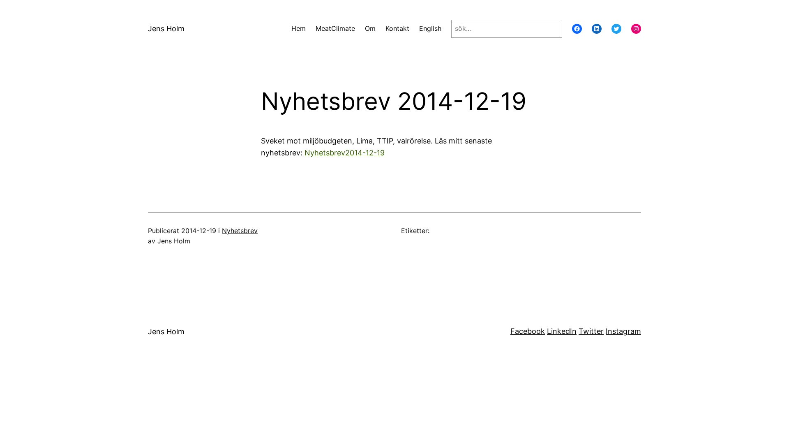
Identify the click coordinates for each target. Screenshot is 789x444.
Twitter (591, 331)
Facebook (527, 331)
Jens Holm (166, 28)
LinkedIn (562, 331)
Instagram (623, 331)
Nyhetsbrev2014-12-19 (345, 152)
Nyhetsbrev (240, 231)
